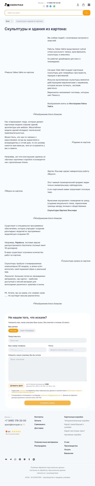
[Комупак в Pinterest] (20, 459)
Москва (13, 331)
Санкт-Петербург (27, 331)
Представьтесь (14, 336)
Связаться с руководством (47, 473)
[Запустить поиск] (86, 12)
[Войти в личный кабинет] (78, 5)
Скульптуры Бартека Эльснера (62, 210)
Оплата (37, 420)
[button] (47, 403)
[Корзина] (83, 4)
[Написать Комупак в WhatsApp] (15, 459)
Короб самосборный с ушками (74, 425)
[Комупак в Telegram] (10, 459)
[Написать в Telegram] (50, 6)
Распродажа (40, 446)
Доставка (38, 428)
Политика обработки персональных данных (47, 467)
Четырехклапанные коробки (76, 420)
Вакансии (68, 453)
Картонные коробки (73, 417)
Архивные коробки (72, 434)
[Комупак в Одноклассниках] (29, 459)
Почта (50, 346)
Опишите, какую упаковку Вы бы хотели (24, 355)
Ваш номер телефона (16, 346)
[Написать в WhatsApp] (54, 6)
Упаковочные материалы (46, 442)
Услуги (67, 449)
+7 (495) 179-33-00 (53, 3)
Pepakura (19, 242)
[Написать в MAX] (47, 6)
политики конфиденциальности (51, 395)
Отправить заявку (47, 403)
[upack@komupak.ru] (44, 6)
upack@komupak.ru (13, 424)
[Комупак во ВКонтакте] (6, 459)
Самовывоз (39, 424)
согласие (23, 390)
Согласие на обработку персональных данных (48, 470)
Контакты (38, 417)
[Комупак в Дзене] (24, 459)
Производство (71, 446)
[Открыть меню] (88, 4)
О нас (66, 442)
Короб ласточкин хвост (74, 431)
